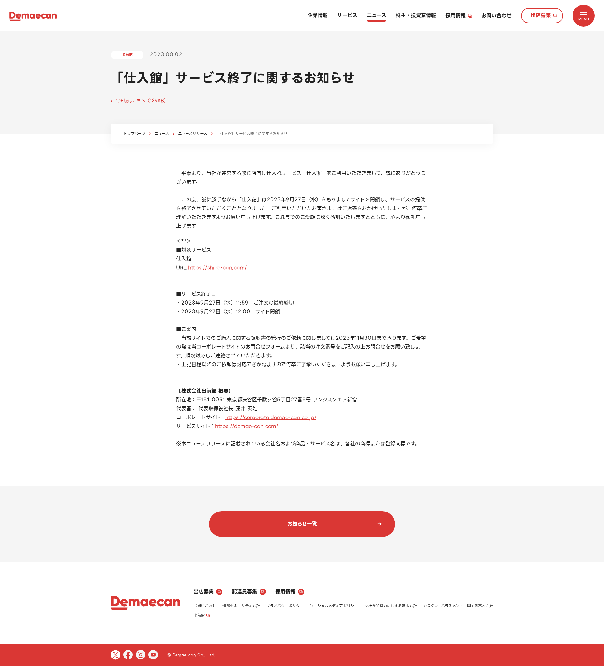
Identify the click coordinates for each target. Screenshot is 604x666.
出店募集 (541, 15)
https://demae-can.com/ (246, 426)
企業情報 (318, 15)
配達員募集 (244, 592)
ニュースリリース (192, 134)
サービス (347, 15)
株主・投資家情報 (416, 15)
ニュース (376, 15)
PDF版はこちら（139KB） (141, 100)
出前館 (199, 615)
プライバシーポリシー (285, 606)
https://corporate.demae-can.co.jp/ (270, 417)
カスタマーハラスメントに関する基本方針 (458, 606)
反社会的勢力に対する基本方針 (390, 606)
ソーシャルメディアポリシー (334, 606)
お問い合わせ (496, 16)
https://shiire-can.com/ (217, 267)
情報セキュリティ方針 (241, 606)
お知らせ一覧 (302, 524)
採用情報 (455, 16)
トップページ (134, 134)
